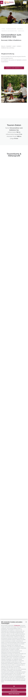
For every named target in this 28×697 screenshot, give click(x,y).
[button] (26, 622)
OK (14, 686)
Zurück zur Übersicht (14, 67)
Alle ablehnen (14, 690)
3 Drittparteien (17, 625)
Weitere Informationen (14, 693)
